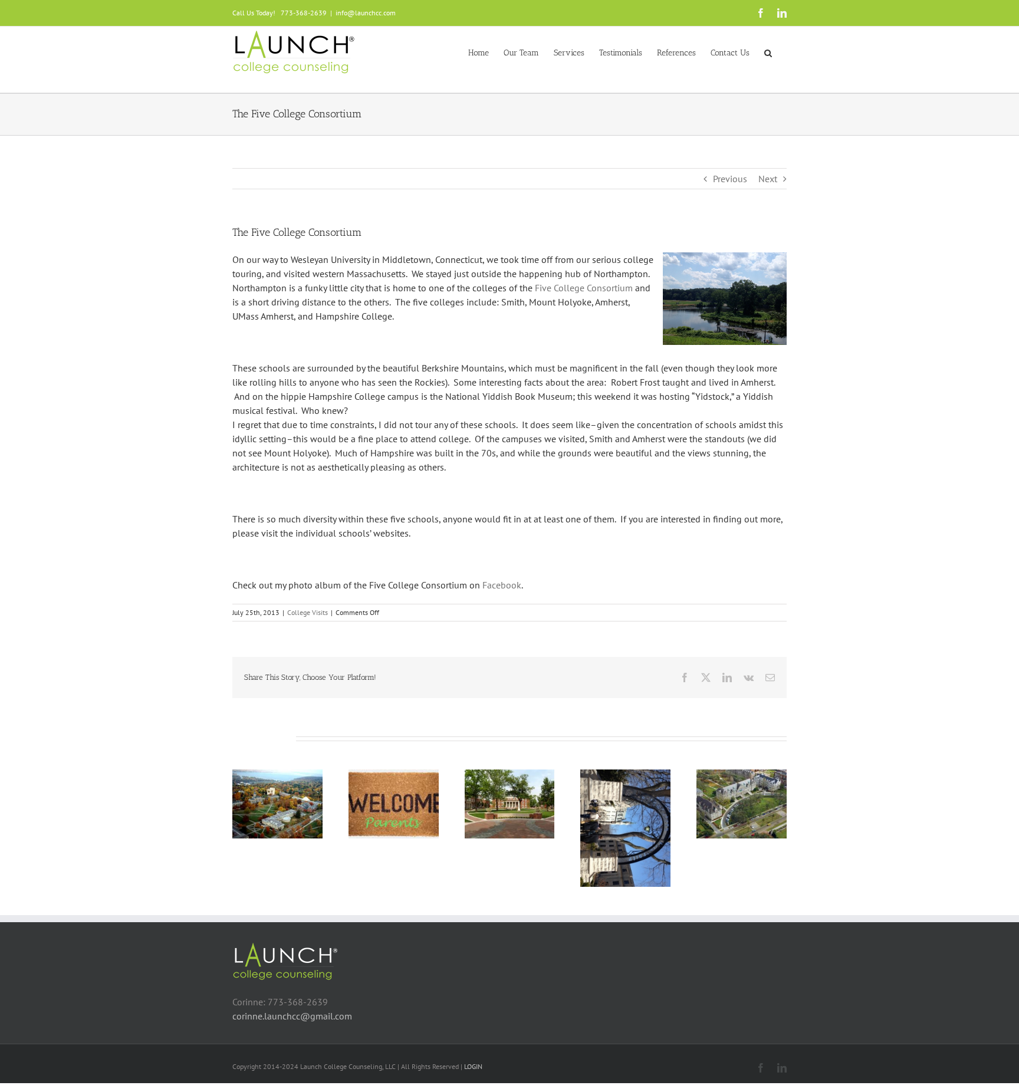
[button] (768, 52)
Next (767, 179)
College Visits (307, 612)
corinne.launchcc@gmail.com (292, 1016)
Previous (730, 179)
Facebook (501, 585)
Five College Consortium (584, 288)
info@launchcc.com (366, 12)
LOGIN (473, 1066)
